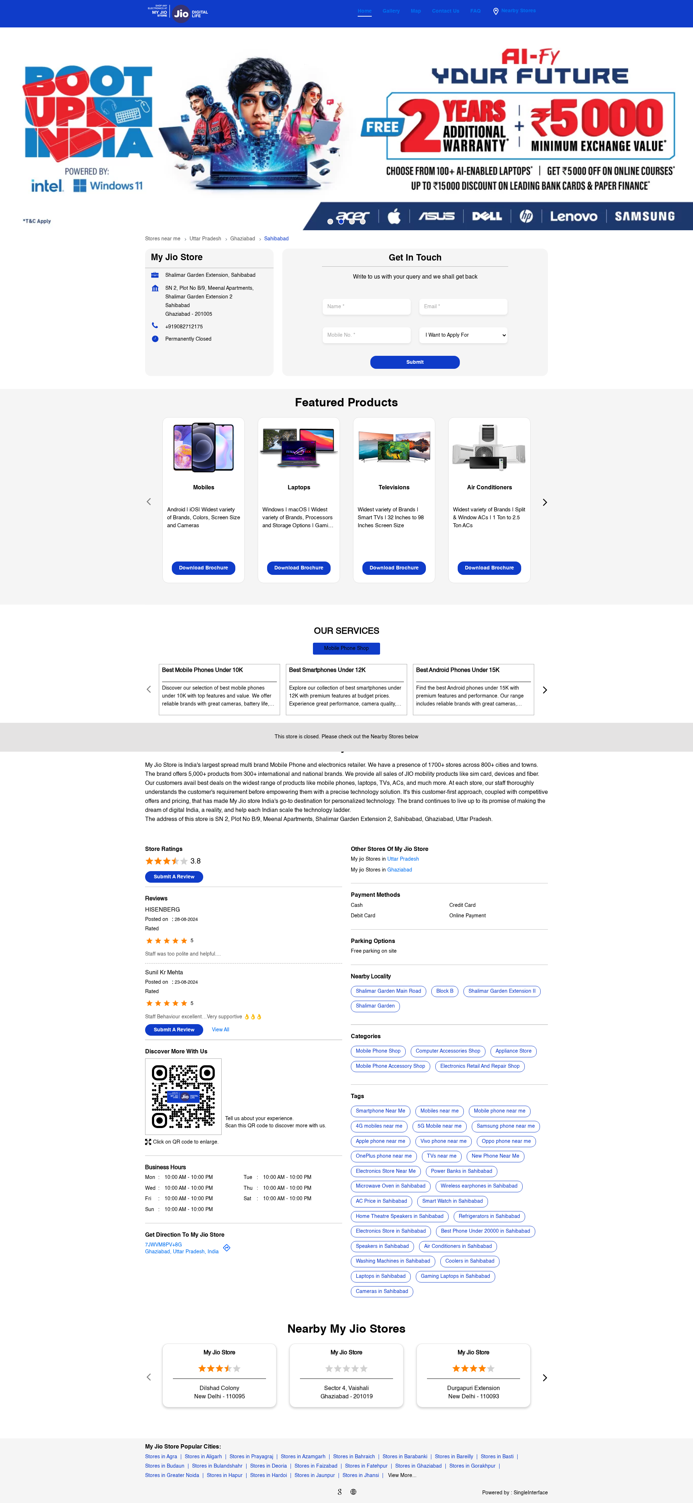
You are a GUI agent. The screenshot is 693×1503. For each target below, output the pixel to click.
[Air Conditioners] (489, 447)
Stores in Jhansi (361, 1475)
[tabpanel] (346, 128)
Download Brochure (203, 568)
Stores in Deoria (268, 1466)
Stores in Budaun (164, 1466)
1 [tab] (330, 221)
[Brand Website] (353, 1493)
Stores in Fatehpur (366, 1466)
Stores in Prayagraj (251, 1456)
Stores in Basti (497, 1456)
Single (531, 1492)
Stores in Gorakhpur (472, 1466)
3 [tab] (352, 221)
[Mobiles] (203, 447)
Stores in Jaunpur (315, 1475)
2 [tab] (341, 221)
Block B (444, 990)
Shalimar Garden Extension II (502, 990)
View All (220, 1029)
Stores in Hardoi (268, 1475)
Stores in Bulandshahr (217, 1466)
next (543, 502)
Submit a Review (174, 876)
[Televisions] (394, 447)
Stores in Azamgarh (303, 1456)
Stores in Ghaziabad (418, 1466)
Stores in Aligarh (203, 1456)
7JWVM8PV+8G (163, 1245)
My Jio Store (219, 1353)
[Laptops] (299, 447)
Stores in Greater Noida (172, 1475)
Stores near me (162, 238)
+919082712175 (184, 326)
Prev (149, 502)
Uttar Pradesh (205, 238)
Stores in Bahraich (354, 1456)
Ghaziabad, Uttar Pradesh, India (182, 1251)
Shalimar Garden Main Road (388, 990)
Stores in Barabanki (405, 1456)
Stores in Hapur (225, 1475)
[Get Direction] (226, 1250)
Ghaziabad (242, 238)
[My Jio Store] (178, 14)
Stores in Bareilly (454, 1456)
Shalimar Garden (375, 1006)
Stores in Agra (161, 1456)
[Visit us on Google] (339, 1493)
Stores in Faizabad (316, 1466)
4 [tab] (363, 221)
